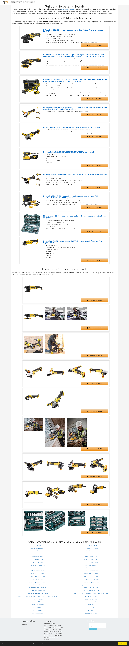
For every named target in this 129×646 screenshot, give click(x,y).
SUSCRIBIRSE (93, 629)
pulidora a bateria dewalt (68, 9)
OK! (122, 644)
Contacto (24, 624)
